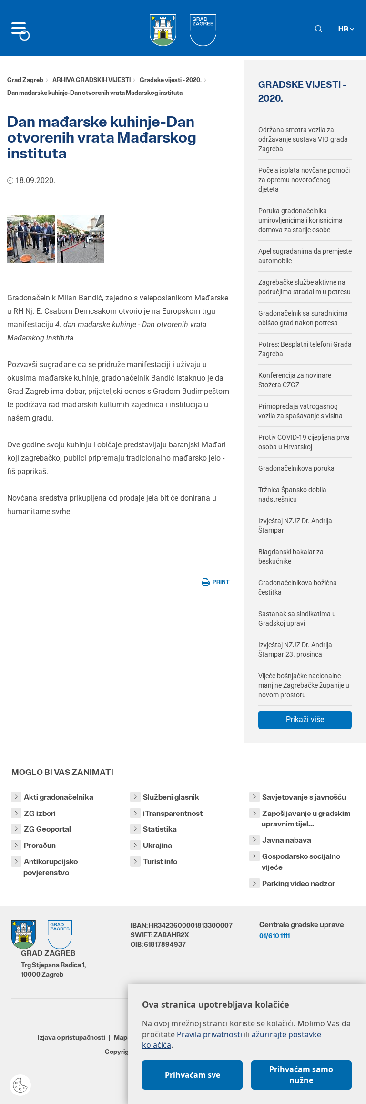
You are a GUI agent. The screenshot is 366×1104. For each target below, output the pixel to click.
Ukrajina (157, 845)
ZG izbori (40, 813)
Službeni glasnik (171, 797)
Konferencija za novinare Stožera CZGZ (294, 380)
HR (344, 29)
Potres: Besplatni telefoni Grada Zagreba (305, 349)
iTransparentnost (173, 813)
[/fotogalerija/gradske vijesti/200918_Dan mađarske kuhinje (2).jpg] (80, 238)
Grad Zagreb (25, 79)
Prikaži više (305, 719)
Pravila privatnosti (209, 1034)
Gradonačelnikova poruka (296, 468)
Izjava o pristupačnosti (71, 1037)
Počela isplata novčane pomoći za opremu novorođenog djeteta (304, 179)
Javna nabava (286, 840)
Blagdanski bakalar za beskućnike (291, 556)
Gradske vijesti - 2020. (171, 79)
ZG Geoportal (47, 829)
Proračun (40, 845)
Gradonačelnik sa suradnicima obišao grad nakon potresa (303, 318)
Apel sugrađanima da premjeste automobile (305, 256)
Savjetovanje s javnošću (304, 797)
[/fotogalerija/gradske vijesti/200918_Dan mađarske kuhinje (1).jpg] (31, 238)
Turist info (160, 861)
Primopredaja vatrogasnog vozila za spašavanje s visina (300, 411)
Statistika (160, 829)
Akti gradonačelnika (58, 797)
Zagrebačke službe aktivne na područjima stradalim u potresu (304, 287)
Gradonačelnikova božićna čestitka (297, 587)
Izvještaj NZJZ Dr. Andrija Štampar (295, 525)
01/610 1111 (274, 935)
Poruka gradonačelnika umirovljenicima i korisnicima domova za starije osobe (300, 220)
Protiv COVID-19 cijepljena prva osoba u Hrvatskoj (304, 442)
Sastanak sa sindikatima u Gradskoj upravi (297, 618)
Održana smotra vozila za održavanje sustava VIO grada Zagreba (303, 139)
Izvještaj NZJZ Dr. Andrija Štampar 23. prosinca (295, 649)
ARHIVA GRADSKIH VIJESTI (91, 79)
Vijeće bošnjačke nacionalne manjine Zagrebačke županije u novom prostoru (303, 685)
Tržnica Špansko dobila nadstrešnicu (292, 494)
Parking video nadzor (298, 883)
